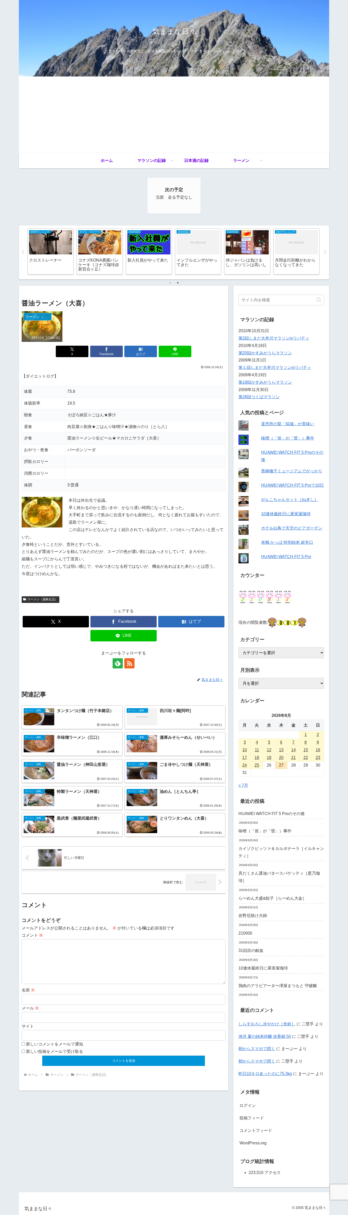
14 (293, 750)
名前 (28, 990)
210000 (245, 933)
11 (257, 750)
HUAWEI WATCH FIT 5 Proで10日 (292, 485)
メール (30, 1008)
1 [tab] (170, 282)
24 (244, 765)
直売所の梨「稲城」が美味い (287, 424)
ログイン (247, 1105)
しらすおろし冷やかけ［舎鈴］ (267, 1024)
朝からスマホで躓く (256, 1048)
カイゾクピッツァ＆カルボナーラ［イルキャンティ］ (281, 852)
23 (318, 757)
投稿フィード (251, 1118)
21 (293, 757)
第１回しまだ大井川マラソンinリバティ (274, 367)
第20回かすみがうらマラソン (265, 353)
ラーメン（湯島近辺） (42, 599)
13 (281, 750)
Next (325, 252)
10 (244, 750)
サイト (28, 1026)
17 (244, 757)
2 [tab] (177, 282)
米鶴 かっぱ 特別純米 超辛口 (287, 542)
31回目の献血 (250, 950)
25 (257, 765)
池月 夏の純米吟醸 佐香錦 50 (264, 1036)
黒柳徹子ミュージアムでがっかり (291, 471)
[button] (318, 300)
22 (305, 757)
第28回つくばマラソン (259, 397)
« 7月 (243, 785)
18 (257, 757)
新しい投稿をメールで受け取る (54, 1051)
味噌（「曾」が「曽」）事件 (287, 438)
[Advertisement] (174, 114)
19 (269, 757)
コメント (32, 935)
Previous (22, 252)
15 (305, 750)
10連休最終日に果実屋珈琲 (286, 514)
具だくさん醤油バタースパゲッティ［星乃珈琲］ (279, 877)
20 (281, 757)
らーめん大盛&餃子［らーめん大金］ (272, 898)
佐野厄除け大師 (252, 915)
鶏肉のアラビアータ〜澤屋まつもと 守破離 (277, 986)
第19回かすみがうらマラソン (265, 382)
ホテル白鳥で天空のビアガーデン (291, 528)
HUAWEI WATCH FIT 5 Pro (286, 556)
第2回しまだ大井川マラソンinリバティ (273, 338)
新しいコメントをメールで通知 (54, 1044)
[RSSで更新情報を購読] (129, 663)
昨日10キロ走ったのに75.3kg (265, 1073)
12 (269, 750)
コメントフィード (255, 1130)
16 (318, 750)
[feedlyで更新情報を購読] (118, 663)
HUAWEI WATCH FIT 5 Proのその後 (271, 813)
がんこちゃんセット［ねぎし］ (289, 499)
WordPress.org (252, 1143)
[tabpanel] (51, 251)
